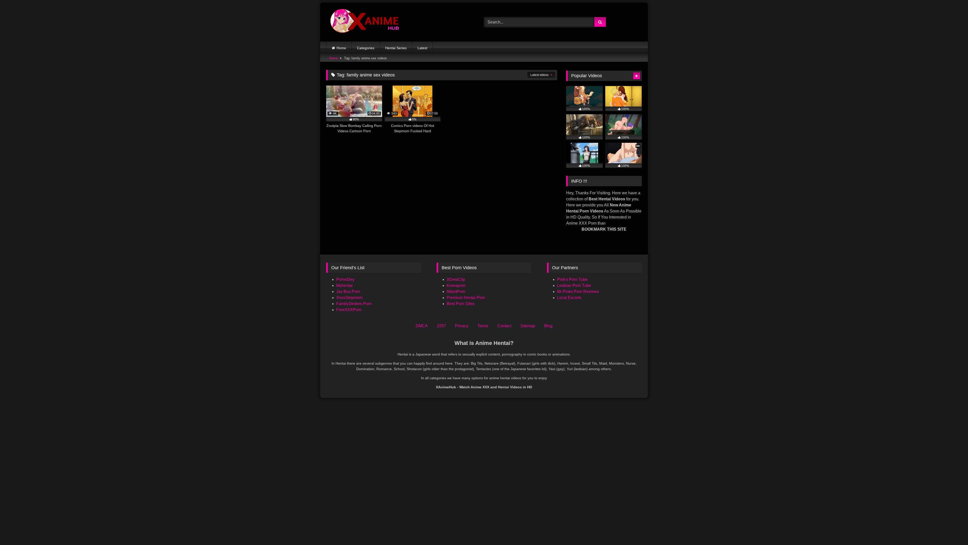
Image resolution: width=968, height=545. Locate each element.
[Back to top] (952, 530)
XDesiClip (456, 279)
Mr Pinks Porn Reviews (578, 291)
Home (341, 48)
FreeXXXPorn (348, 310)
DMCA (422, 326)
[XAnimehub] (365, 22)
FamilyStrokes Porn (354, 304)
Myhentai (344, 285)
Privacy (461, 326)
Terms (482, 326)
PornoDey (345, 279)
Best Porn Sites (460, 304)
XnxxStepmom (349, 297)
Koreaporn (456, 285)
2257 (441, 326)
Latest (422, 48)
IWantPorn (456, 291)
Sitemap (527, 326)
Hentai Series (396, 48)
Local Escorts (569, 297)
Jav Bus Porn (348, 291)
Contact (504, 326)
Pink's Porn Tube (572, 279)
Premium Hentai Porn (466, 297)
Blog (548, 326)
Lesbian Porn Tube (574, 285)
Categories (365, 48)
